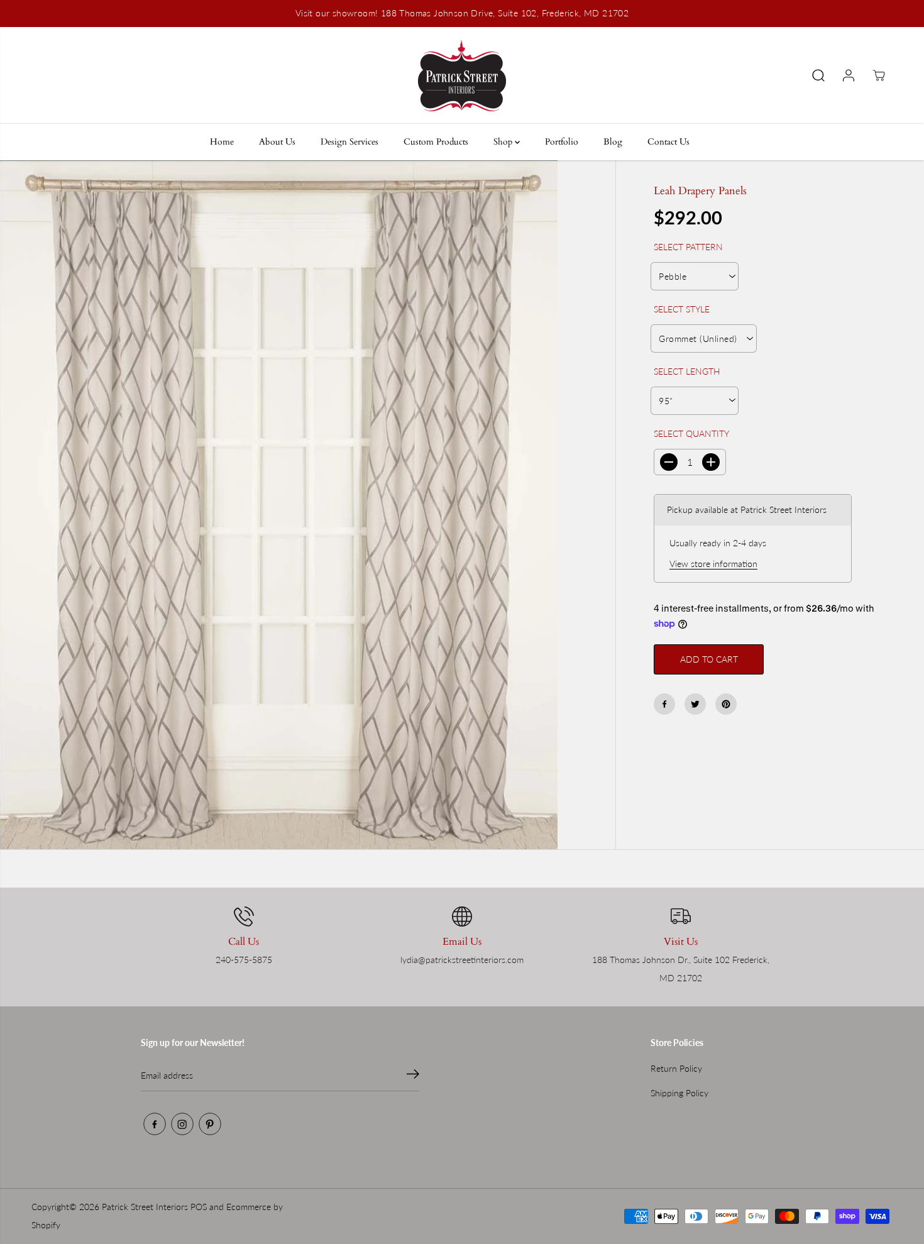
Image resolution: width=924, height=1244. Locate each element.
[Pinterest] (726, 704)
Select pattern (688, 246)
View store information (713, 563)
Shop (504, 142)
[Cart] (879, 75)
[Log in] (848, 75)
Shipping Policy (679, 1092)
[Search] (818, 75)
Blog (612, 142)
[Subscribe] (413, 1075)
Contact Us (668, 142)
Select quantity (691, 433)
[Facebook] (664, 704)
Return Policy (676, 1068)
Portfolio (561, 142)
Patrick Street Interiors (145, 1206)
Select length (687, 371)
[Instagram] (182, 1124)
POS (198, 1206)
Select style (682, 309)
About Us (277, 142)
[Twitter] (695, 704)
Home (222, 142)
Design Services (349, 142)
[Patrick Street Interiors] (462, 75)
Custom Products (436, 142)
